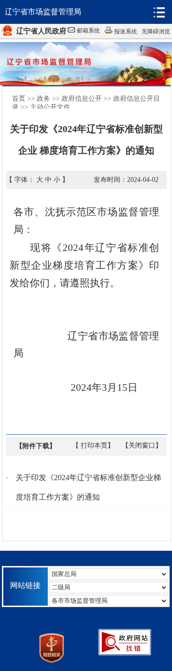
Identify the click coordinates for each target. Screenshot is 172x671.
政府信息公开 (82, 98)
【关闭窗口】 (142, 445)
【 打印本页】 (93, 445)
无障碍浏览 (155, 31)
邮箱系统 (88, 30)
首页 (18, 98)
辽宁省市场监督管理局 (43, 12)
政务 (43, 98)
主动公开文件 (50, 107)
